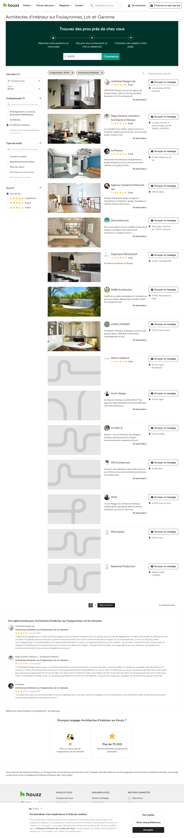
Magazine (64, 5)
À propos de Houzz (64, 798)
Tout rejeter (148, 815)
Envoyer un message (165, 82)
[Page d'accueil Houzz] (11, 5)
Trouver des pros (44, 5)
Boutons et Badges (100, 798)
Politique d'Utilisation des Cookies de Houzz (55, 828)
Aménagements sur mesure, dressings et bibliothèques (23, 113)
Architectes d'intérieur (20, 125)
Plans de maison (17, 167)
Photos (26, 5)
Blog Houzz (137, 798)
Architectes (15, 120)
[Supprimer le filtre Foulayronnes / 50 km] (72, 72)
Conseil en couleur (18, 156)
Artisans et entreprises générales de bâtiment (25, 131)
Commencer (111, 56)
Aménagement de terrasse (22, 172)
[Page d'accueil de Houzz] (30, 793)
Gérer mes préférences (148, 822)
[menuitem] (27, 5)
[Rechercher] (92, 5)
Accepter (148, 829)
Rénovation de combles (20, 177)
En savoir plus (54, 711)
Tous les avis (15, 193)
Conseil (79, 5)
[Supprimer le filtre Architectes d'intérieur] (102, 72)
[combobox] (105, 5)
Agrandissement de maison (22, 162)
